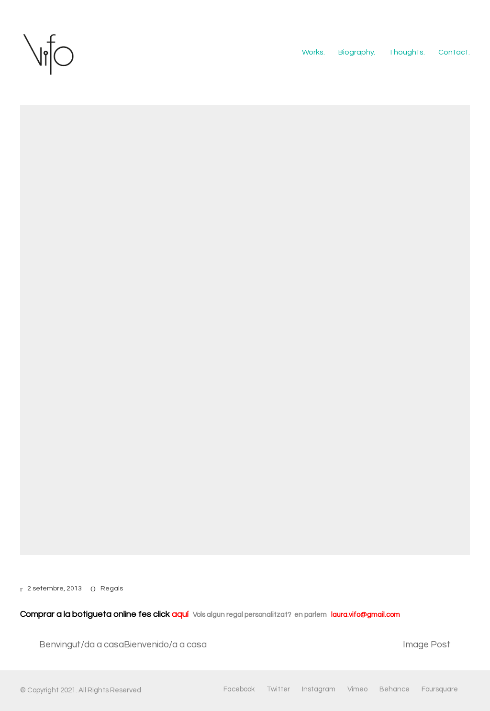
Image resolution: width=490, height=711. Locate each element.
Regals (111, 588)
